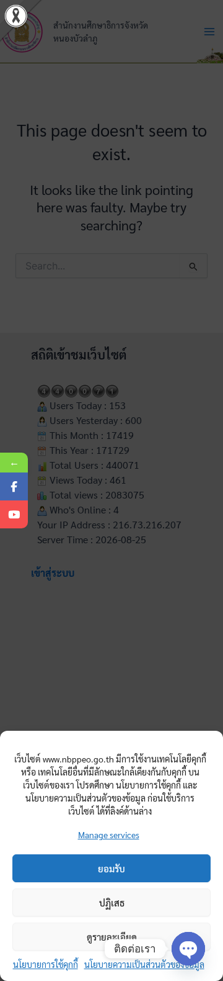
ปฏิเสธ (112, 902)
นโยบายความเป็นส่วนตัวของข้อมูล (144, 964)
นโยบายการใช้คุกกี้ (45, 964)
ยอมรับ (111, 868)
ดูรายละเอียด (112, 937)
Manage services (108, 834)
